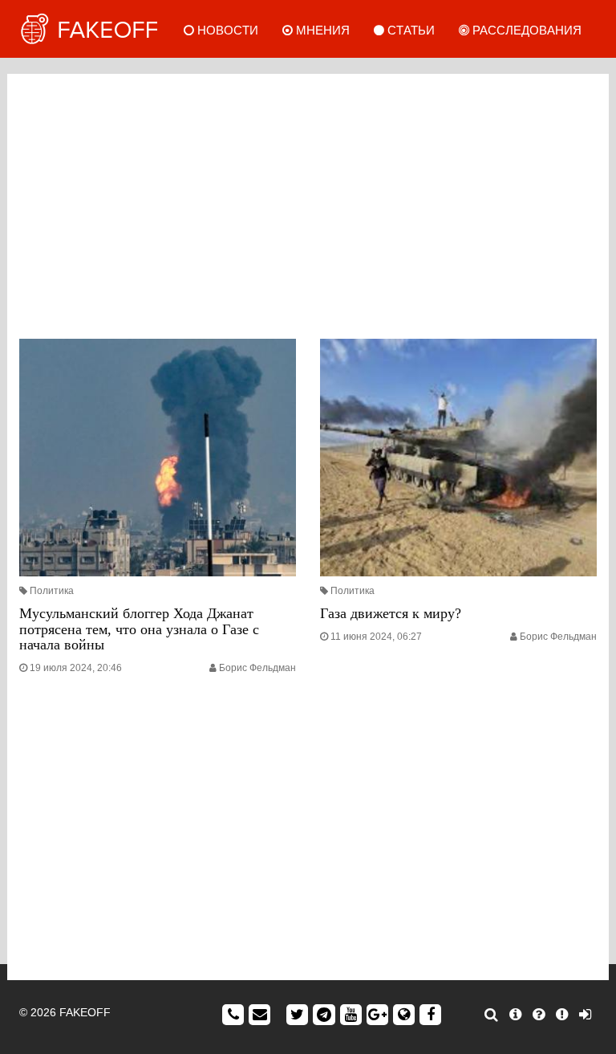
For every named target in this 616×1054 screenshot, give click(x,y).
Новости (226, 30)
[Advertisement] (308, 202)
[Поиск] (491, 1014)
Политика (52, 590)
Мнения (321, 30)
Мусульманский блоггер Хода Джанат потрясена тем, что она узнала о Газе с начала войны (139, 629)
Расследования (525, 30)
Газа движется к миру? (390, 613)
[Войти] (585, 1014)
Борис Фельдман (257, 668)
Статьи (409, 30)
